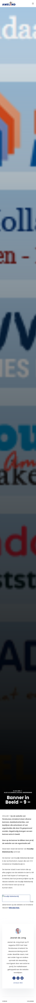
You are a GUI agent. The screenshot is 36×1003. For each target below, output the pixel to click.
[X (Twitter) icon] (22, 978)
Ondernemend (27, 792)
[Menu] (33, 3)
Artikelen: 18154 (18, 983)
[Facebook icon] (14, 978)
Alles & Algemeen (10, 792)
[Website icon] (18, 978)
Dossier (19, 792)
